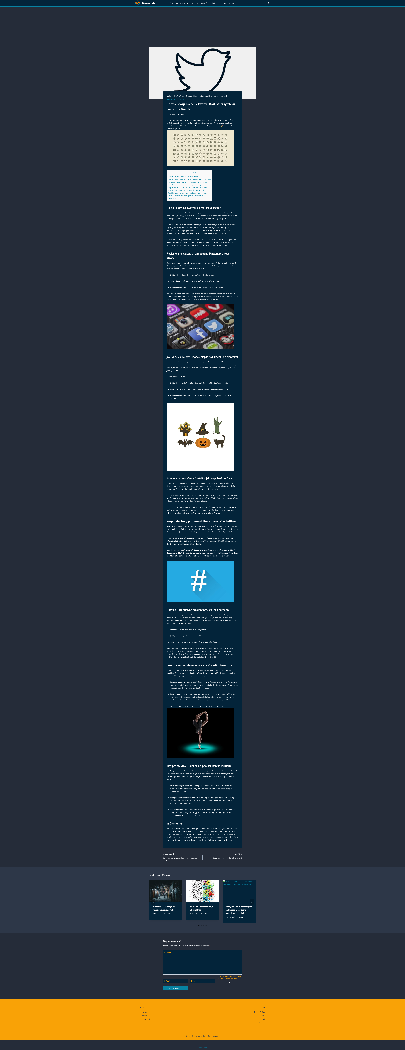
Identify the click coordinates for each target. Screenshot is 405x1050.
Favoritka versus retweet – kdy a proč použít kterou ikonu (187, 193)
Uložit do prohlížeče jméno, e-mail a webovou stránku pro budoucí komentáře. (229, 979)
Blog (263, 1016)
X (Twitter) (180, 100)
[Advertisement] (202, 22)
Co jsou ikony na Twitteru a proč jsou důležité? (183, 177)
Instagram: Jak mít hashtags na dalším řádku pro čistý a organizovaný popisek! (239, 909)
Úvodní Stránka (259, 1012)
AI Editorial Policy (202, 1047)
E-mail (194, 981)
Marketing (143, 1012)
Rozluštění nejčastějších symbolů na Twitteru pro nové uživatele (189, 179)
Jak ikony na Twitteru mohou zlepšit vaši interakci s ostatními (188, 182)
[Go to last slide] (153, 902)
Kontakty (231, 3)
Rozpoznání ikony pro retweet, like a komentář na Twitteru (188, 187)
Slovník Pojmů (202, 3)
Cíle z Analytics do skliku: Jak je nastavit (227, 856)
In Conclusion (172, 198)
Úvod (172, 3)
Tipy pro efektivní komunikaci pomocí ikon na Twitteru (186, 196)
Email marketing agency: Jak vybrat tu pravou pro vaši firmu (180, 857)
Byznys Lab (172, 114)
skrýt (194, 172)
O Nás (224, 3)
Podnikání (190, 3)
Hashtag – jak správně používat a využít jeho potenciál (186, 190)
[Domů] (167, 96)
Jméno (167, 981)
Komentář (168, 952)
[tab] (198, 925)
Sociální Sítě (171, 100)
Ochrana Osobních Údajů (210, 1036)
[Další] (252, 902)
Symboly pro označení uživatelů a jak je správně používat (187, 185)
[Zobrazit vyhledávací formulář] (269, 3)
